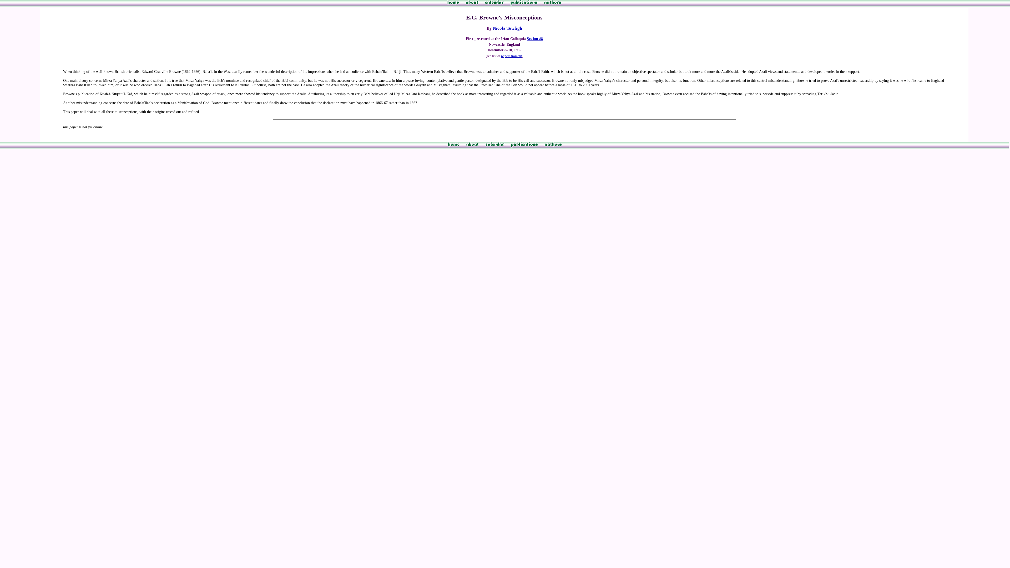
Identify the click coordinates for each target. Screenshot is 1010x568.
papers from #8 (511, 56)
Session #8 (535, 39)
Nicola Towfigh (507, 28)
